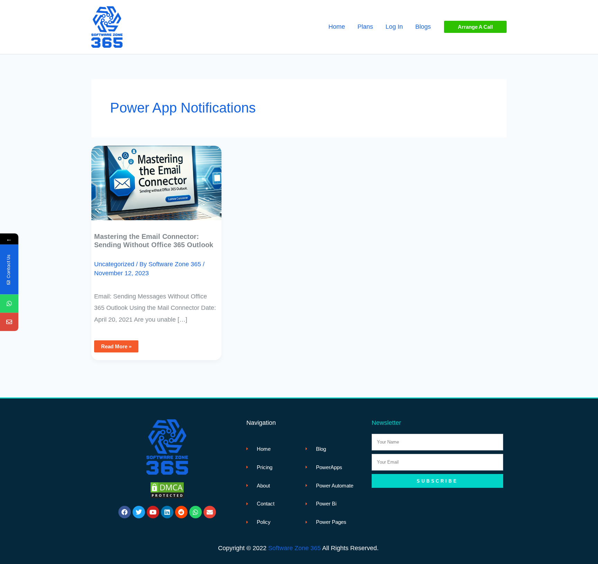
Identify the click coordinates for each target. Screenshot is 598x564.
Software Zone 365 (294, 548)
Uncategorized (114, 264)
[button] (475, 27)
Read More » (116, 344)
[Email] (9, 322)
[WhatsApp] (9, 303)
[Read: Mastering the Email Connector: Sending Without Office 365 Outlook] (156, 177)
